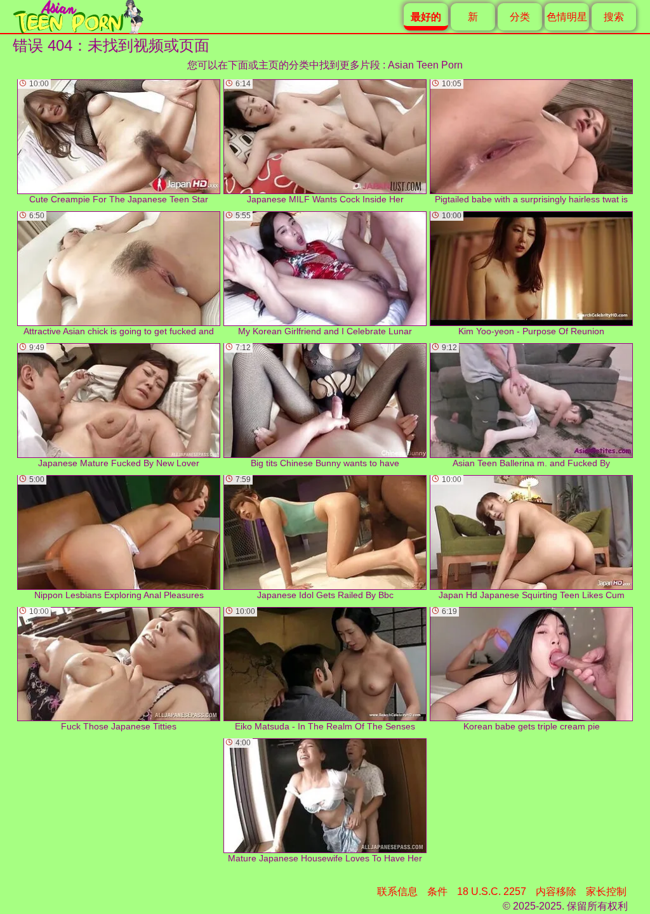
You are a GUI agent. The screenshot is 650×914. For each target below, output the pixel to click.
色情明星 (567, 16)
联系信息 (397, 891)
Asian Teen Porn (425, 65)
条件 (437, 891)
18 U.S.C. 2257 (491, 891)
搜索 (614, 16)
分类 (520, 16)
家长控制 (606, 891)
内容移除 (556, 891)
